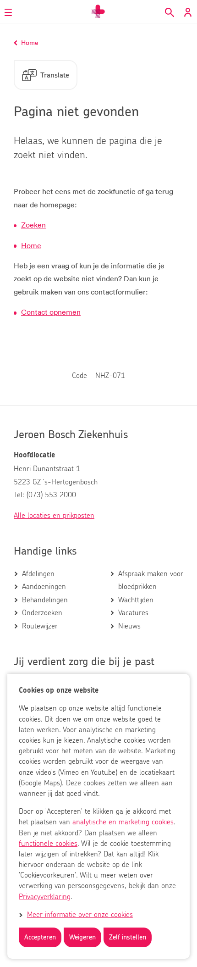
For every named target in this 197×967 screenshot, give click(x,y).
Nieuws (129, 626)
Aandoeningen (44, 586)
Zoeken (33, 224)
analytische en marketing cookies (123, 822)
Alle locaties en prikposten (54, 515)
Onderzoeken (42, 613)
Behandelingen (45, 600)
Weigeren (82, 937)
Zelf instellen (127, 937)
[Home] (98, 11)
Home (31, 245)
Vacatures (133, 613)
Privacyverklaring (45, 896)
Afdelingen (38, 574)
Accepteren (40, 937)
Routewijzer (40, 626)
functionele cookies (48, 843)
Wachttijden (135, 600)
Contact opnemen (51, 312)
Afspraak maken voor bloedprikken (150, 580)
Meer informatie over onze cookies (80, 914)
